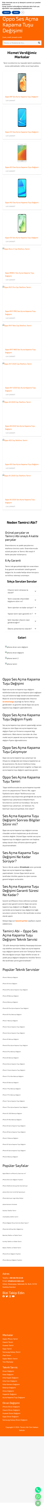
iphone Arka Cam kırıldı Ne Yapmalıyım (14, 1192)
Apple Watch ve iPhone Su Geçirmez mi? (14, 1173)
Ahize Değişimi (8, 1391)
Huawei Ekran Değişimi (11, 1413)
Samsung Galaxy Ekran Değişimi (15, 1420)
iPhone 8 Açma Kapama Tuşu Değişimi (14, 1064)
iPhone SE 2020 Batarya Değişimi (12, 1113)
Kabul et (6, 12)
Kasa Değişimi (8, 1374)
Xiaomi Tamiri (8, 1342)
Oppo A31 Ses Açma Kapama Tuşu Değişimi (21, 238)
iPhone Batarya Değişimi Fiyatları (12, 1260)
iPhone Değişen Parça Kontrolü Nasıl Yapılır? (16, 1223)
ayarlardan (17, 8)
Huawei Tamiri (8, 1345)
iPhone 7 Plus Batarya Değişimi (12, 1088)
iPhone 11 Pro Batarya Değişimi (12, 1095)
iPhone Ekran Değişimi (11, 1407)
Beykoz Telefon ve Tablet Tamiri (12, 1247)
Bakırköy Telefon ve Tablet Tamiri (12, 1235)
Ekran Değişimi (8, 1371)
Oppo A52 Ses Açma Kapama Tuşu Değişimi (22, 202)
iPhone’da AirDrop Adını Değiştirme (13, 1229)
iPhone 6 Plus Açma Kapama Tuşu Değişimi (15, 1045)
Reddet (16, 12)
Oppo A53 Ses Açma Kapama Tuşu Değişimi (22, 167)
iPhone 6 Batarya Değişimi (10, 1156)
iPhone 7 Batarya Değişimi (10, 1020)
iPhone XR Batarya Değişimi (11, 996)
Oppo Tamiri (7, 1349)
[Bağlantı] (22, 647)
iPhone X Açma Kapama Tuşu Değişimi (14, 1027)
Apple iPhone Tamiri (10, 1339)
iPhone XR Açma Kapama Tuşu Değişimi (14, 1132)
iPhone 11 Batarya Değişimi (10, 1138)
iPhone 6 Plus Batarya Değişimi (12, 1051)
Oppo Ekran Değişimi (11, 1416)
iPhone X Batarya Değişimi (10, 977)
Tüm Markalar (8, 1362)
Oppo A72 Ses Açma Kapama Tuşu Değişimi (21, 132)
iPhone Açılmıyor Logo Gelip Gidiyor (13, 1198)
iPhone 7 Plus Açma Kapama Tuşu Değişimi (15, 1107)
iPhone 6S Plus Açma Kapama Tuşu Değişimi (16, 1008)
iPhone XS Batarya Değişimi (11, 1039)
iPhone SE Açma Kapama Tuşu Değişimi (14, 1144)
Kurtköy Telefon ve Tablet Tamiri (12, 1241)
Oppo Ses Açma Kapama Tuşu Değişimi (20, 24)
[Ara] (39, 43)
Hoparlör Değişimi (10, 1394)
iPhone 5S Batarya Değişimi (11, 1082)
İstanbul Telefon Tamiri (9, 1210)
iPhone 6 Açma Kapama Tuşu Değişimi (14, 1033)
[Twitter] (7, 1296)
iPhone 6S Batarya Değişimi (11, 1057)
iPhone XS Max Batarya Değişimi (12, 1119)
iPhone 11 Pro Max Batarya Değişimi (13, 1076)
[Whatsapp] (38, 1497)
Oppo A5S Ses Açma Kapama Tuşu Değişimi (22, 464)
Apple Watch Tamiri (10, 1359)
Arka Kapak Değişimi (10, 1378)
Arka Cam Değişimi (10, 1381)
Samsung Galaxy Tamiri (12, 1352)
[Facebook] (4, 1296)
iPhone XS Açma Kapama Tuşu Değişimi (14, 1150)
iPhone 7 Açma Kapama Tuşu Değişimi (14, 1101)
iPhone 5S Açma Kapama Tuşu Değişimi (14, 1126)
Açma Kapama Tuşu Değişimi (14, 1397)
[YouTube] (13, 1296)
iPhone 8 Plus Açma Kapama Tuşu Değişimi (15, 989)
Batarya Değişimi (9, 1387)
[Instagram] (10, 1296)
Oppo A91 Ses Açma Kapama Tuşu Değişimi (21, 97)
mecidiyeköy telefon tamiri (10, 1216)
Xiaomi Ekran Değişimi (11, 1410)
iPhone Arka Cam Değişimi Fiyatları (13, 1179)
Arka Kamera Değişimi (11, 1384)
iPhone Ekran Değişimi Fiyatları (12, 1254)
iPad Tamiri (7, 1355)
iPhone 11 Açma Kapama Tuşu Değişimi (14, 1070)
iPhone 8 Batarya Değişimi (10, 1002)
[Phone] (38, 1490)
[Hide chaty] (38, 1503)
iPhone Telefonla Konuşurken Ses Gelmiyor (15, 1186)
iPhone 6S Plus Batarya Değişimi (12, 1014)
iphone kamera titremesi (10, 1204)
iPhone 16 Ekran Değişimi (10, 983)
